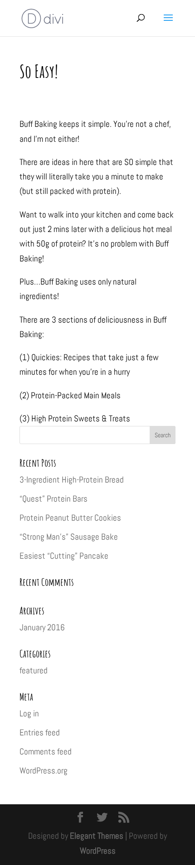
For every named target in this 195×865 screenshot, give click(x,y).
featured (34, 670)
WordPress (98, 850)
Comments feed (46, 751)
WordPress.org (44, 770)
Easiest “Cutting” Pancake (64, 555)
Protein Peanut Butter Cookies (70, 517)
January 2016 (42, 627)
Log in (29, 713)
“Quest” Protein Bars (54, 498)
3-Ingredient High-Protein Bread (72, 479)
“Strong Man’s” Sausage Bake (69, 536)
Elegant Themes (96, 835)
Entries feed (40, 732)
